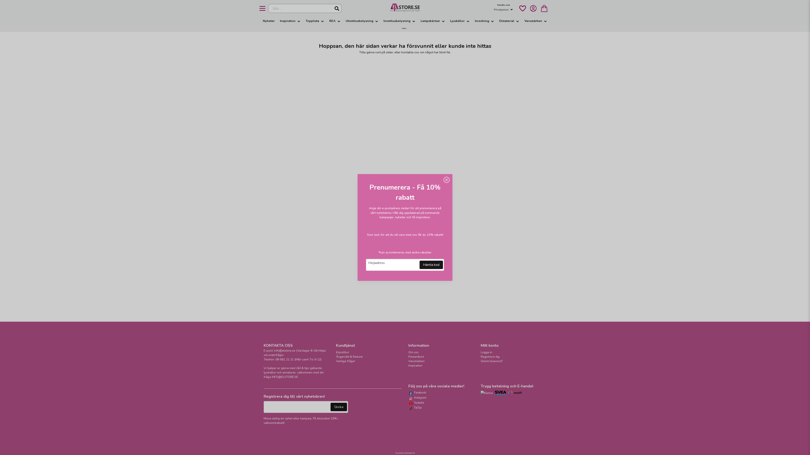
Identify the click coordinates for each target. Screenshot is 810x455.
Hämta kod (431, 265)
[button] (446, 180)
